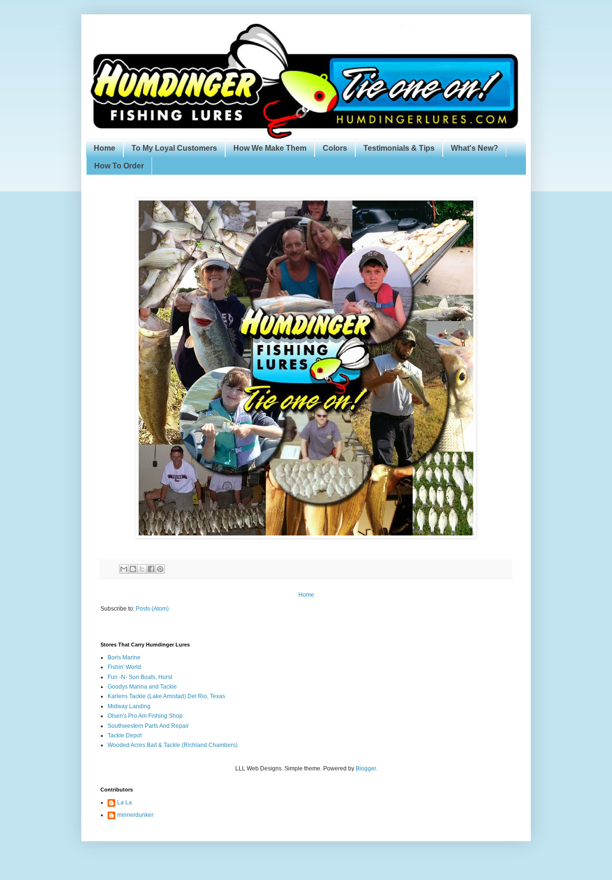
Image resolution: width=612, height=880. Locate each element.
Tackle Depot (125, 735)
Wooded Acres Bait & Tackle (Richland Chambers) (173, 745)
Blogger (366, 768)
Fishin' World (124, 667)
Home (104, 148)
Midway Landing (129, 706)
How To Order (119, 166)
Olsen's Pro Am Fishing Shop (145, 716)
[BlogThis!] (133, 569)
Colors (335, 148)
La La (124, 802)
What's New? (474, 148)
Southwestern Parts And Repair (148, 726)
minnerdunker (135, 815)
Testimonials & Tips (399, 148)
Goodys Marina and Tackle (142, 686)
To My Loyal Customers (174, 148)
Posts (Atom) (152, 608)
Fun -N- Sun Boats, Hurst (140, 677)
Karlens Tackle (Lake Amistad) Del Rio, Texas (166, 696)
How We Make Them (269, 148)
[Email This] (124, 569)
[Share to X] (142, 569)
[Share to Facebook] (151, 569)
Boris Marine (124, 657)
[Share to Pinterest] (160, 569)
